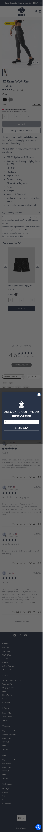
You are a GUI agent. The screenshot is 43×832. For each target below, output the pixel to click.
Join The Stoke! (20, 428)
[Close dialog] (38, 394)
